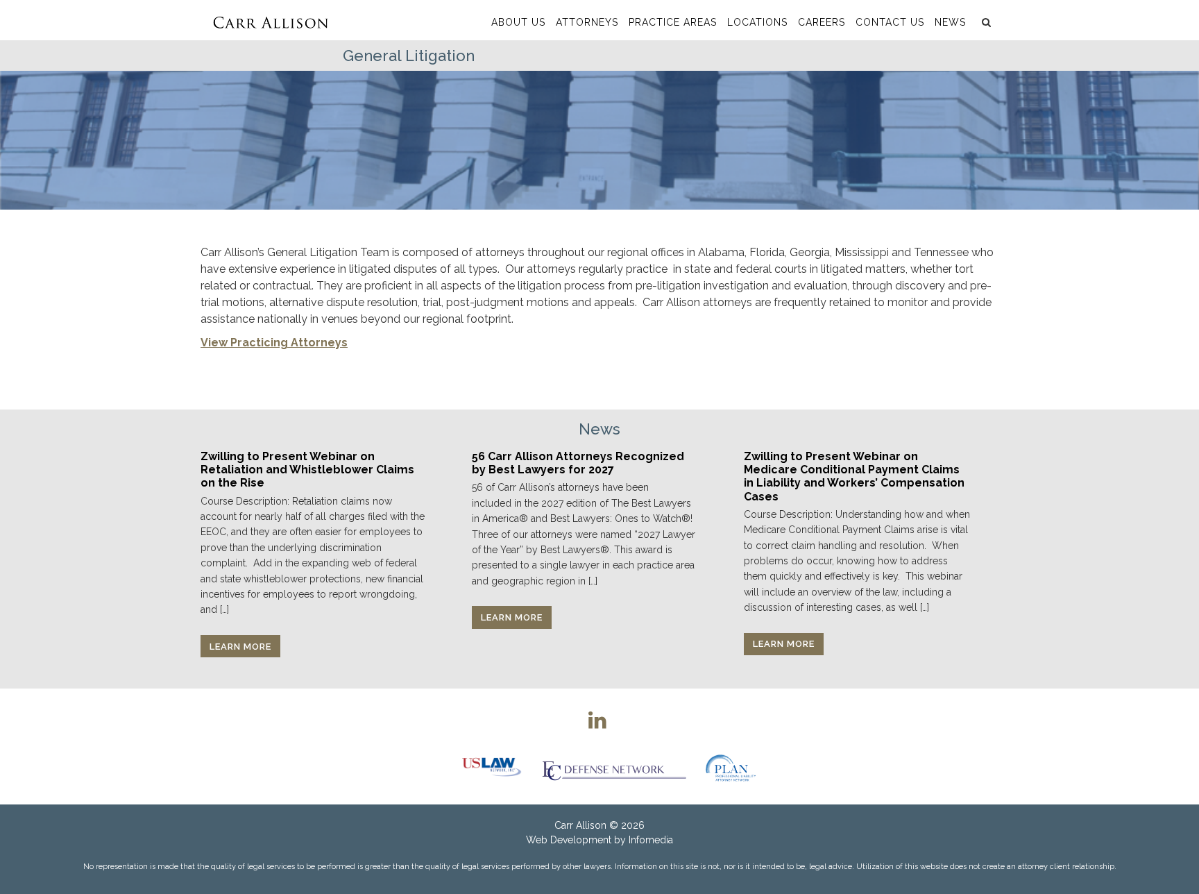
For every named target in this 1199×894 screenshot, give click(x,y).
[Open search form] (984, 22)
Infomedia (651, 839)
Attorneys (587, 22)
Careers (821, 22)
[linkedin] (597, 719)
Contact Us (890, 22)
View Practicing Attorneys (274, 342)
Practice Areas (673, 22)
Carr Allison (580, 825)
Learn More (240, 646)
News (950, 22)
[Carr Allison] (270, 20)
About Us (518, 22)
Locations (757, 22)
